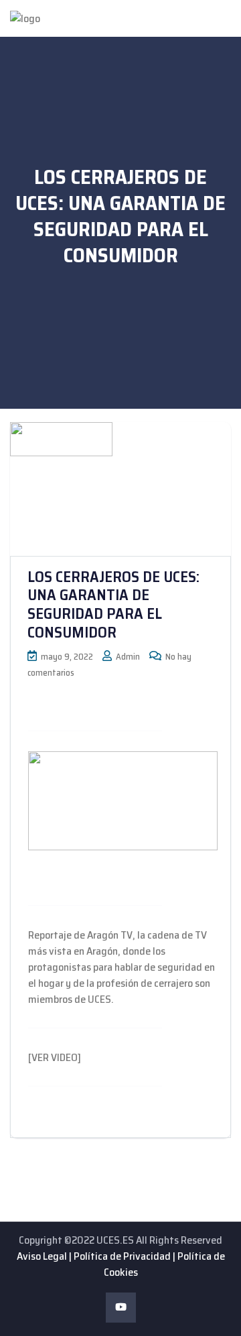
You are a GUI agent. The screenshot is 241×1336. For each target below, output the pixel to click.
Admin (127, 657)
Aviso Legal (42, 1256)
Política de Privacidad (122, 1256)
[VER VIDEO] (54, 1057)
